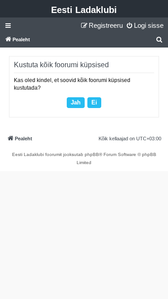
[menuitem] (145, 25)
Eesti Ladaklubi (84, 10)
